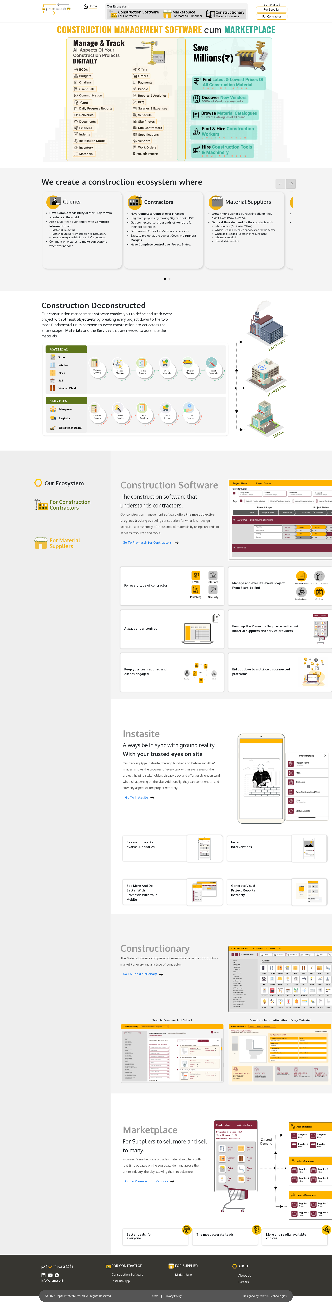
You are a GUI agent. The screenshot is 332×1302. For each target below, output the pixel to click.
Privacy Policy (173, 1296)
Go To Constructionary (141, 974)
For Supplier (271, 9)
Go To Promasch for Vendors (147, 1181)
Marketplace (183, 1275)
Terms (154, 1296)
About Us (244, 1275)
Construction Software (127, 1274)
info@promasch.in (53, 1280)
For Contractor (271, 16)
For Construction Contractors (70, 504)
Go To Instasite (137, 797)
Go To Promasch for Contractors (149, 542)
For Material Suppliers (65, 543)
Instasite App (121, 1281)
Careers (243, 1282)
